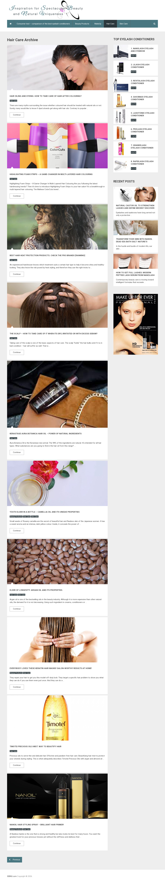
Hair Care (110, 24)
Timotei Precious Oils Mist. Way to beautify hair (35, 746)
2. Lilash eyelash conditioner (140, 65)
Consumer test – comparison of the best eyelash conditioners (43, 24)
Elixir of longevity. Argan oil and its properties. (36, 590)
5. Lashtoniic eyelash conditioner (142, 114)
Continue (17, 115)
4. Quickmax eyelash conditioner (142, 98)
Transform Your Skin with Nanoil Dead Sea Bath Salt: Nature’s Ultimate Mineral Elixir (134, 240)
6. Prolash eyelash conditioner (141, 130)
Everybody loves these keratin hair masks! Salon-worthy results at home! (51, 668)
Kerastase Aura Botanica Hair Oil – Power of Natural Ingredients (46, 433)
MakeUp (97, 24)
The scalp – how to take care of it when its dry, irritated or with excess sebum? (53, 333)
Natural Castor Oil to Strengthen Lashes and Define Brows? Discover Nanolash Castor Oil (135, 206)
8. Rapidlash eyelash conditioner (142, 162)
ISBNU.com (12, 876)
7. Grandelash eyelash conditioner (142, 146)
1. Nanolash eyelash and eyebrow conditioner (142, 49)
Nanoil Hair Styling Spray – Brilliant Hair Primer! (37, 825)
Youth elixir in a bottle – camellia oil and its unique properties (45, 512)
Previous (16, 859)
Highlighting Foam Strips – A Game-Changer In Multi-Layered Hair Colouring (51, 174)
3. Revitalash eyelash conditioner (143, 82)
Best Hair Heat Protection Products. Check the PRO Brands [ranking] (47, 255)
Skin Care (124, 24)
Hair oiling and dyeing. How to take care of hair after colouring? (46, 96)
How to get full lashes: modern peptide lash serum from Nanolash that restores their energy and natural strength (135, 273)
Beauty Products (82, 24)
